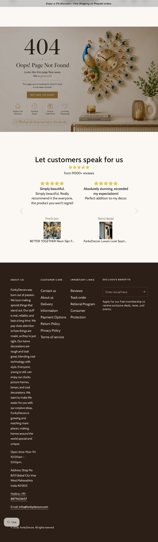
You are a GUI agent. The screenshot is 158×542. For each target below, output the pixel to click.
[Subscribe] (145, 291)
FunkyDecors (27, 527)
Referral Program (83, 304)
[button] (22, 211)
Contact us (48, 291)
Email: (29, 507)
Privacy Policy (51, 330)
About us (47, 297)
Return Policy (50, 324)
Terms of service (52, 337)
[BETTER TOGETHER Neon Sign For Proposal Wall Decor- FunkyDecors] (52, 230)
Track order (78, 297)
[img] (79, 167)
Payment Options (53, 317)
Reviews (76, 291)
